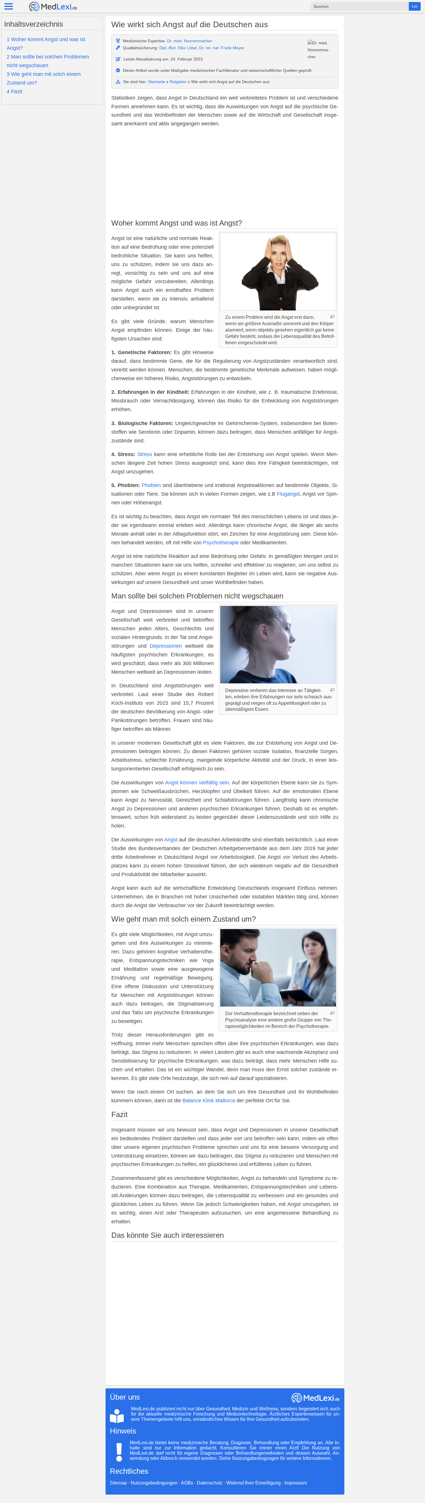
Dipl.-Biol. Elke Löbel (178, 47)
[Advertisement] (224, 174)
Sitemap (118, 1482)
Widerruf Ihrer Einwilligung (253, 1482)
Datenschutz (210, 1482)
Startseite (156, 81)
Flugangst (288, 494)
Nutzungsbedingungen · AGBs (162, 1482)
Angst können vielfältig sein (197, 783)
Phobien (151, 485)
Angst (171, 840)
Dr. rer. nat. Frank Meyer (221, 47)
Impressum (295, 1482)
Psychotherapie (221, 542)
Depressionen (166, 646)
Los (415, 6)
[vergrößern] (332, 316)
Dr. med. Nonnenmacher (189, 41)
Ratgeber (178, 81)
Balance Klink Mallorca (208, 1100)
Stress (144, 454)
